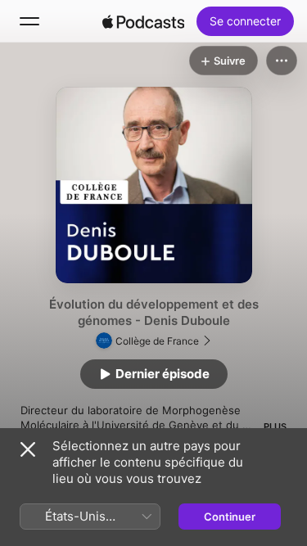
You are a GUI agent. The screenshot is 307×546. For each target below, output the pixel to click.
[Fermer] (27, 449)
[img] (143, 21)
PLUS (275, 426)
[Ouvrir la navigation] (29, 21)
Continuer (229, 516)
